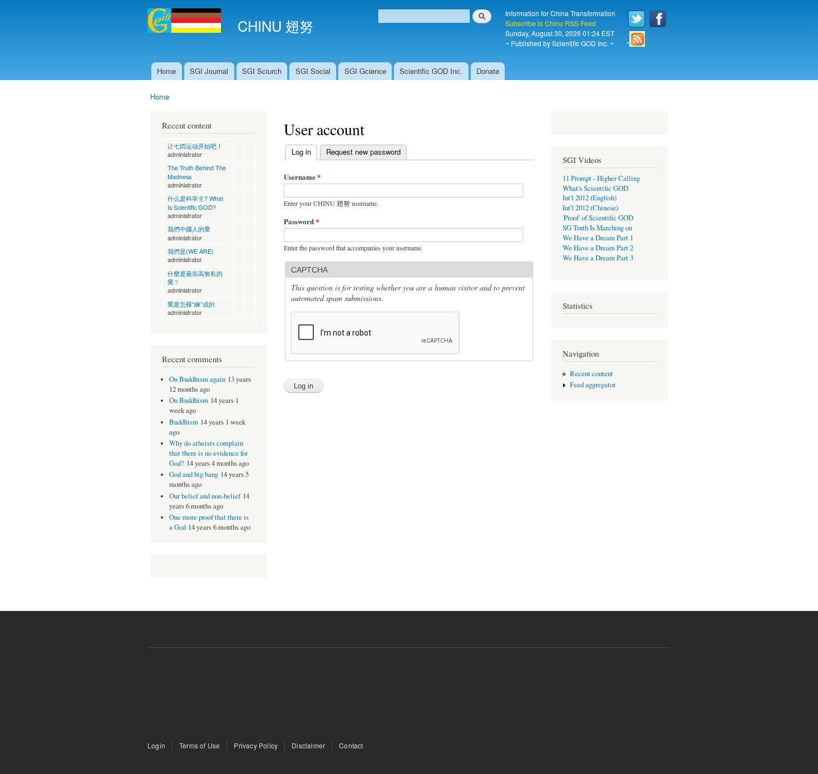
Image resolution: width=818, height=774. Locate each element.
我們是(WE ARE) (190, 251)
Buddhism (183, 422)
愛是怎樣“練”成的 (191, 303)
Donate (487, 71)
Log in (304, 151)
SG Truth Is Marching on (597, 228)
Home (166, 71)
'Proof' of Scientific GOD (598, 218)
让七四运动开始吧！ (195, 145)
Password (301, 221)
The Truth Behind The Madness (196, 171)
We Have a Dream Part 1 (598, 238)
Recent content (591, 373)
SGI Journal (209, 71)
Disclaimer (308, 745)
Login (156, 745)
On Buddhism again (197, 379)
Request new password (363, 151)
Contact (351, 745)
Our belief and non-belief (204, 496)
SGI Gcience (365, 71)
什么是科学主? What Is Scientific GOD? (195, 202)
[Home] (185, 22)
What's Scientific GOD (595, 188)
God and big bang (193, 474)
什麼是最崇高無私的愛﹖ (195, 277)
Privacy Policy (256, 745)
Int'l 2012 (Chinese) (590, 208)
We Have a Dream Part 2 (598, 248)
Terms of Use (199, 745)
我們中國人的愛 (188, 228)
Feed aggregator (592, 385)
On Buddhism (188, 400)
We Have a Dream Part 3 (598, 258)
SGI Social (313, 71)
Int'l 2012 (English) (590, 198)
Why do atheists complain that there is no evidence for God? (208, 453)
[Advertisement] (409, 695)
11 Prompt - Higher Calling (601, 178)
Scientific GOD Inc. (431, 71)
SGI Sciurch (262, 71)
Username (302, 176)
